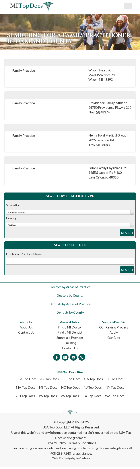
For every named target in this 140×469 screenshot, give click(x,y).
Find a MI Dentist (70, 332)
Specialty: (13, 205)
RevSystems (83, 458)
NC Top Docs (70, 387)
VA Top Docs (70, 396)
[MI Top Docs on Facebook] (56, 357)
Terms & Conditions (82, 443)
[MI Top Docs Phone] (81, 357)
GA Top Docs (93, 379)
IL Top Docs (115, 379)
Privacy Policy (56, 443)
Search (127, 232)
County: (12, 218)
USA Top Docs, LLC (56, 427)
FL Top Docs (71, 379)
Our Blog (70, 343)
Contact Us (26, 332)
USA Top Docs (26, 379)
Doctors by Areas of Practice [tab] (70, 287)
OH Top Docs (25, 396)
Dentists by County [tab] (70, 312)
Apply (114, 332)
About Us (26, 327)
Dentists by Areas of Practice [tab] (70, 304)
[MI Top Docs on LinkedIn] (65, 357)
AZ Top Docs (49, 379)
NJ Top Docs (93, 387)
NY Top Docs (115, 387)
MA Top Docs (25, 387)
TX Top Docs (92, 396)
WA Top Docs (114, 396)
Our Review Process (113, 327)
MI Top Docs (48, 387)
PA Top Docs (48, 396)
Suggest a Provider (70, 338)
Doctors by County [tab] (70, 295)
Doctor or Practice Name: (24, 254)
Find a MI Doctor (70, 327)
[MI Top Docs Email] (73, 357)
